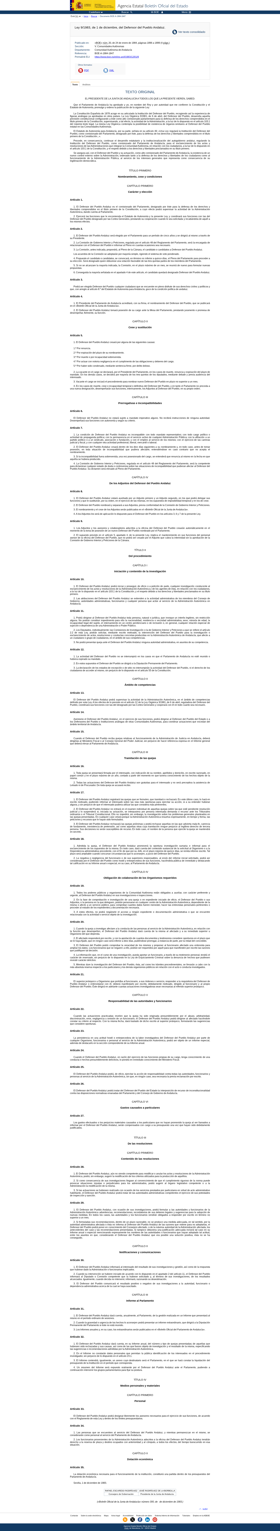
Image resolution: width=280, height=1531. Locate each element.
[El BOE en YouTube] (155, 1521)
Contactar (74, 1516)
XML (111, 70)
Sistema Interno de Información (167, 1516)
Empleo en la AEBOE (201, 1516)
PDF (86, 70)
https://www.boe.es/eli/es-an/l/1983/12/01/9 (117, 57)
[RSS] (125, 1521)
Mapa (106, 1516)
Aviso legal (115, 1516)
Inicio (86, 16)
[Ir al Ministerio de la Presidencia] (92, 5)
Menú (185, 12)
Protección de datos (144, 1516)
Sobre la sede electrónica (91, 1516)
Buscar (94, 16)
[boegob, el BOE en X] (132, 1521)
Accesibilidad (128, 1516)
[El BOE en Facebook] (140, 1521)
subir (205, 1509)
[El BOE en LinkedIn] (147, 1521)
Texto (75, 85)
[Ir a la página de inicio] (152, 6)
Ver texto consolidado (191, 31)
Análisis (86, 85)
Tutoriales (186, 1516)
